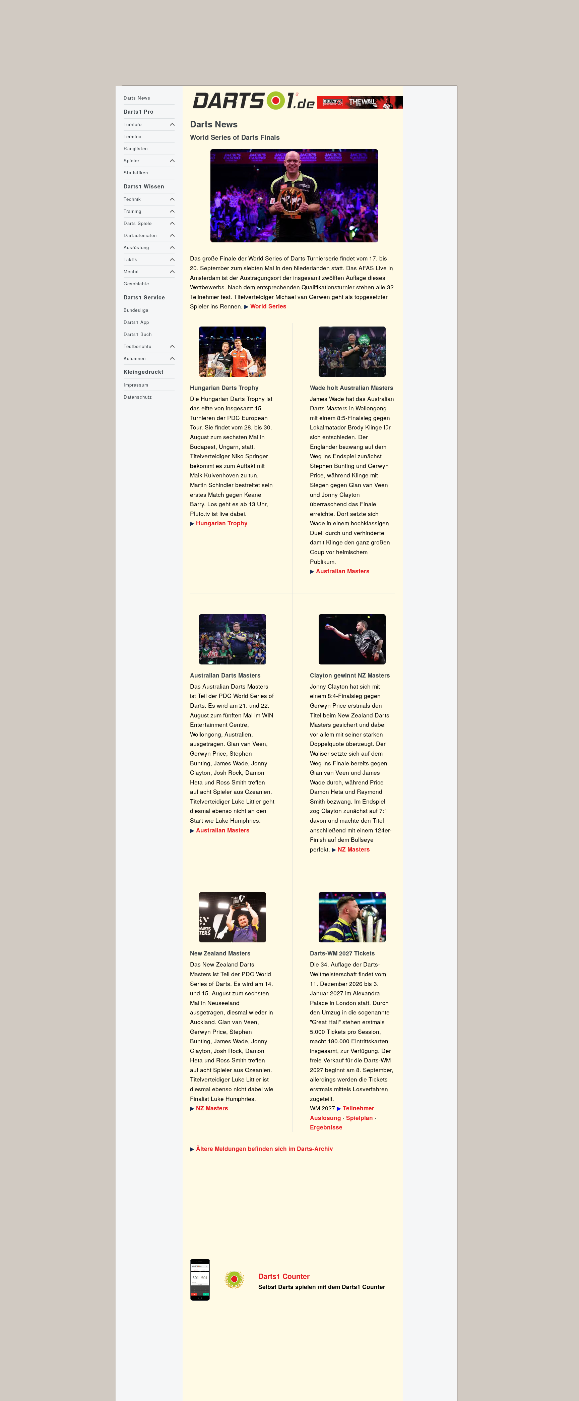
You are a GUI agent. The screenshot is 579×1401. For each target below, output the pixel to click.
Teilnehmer (358, 1108)
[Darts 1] (253, 111)
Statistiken (136, 172)
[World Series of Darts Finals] (294, 195)
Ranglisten (136, 148)
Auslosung (325, 1118)
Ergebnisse (326, 1127)
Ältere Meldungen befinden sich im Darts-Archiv (264, 1149)
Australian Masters (343, 571)
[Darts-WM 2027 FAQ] (352, 917)
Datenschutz (138, 397)
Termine (132, 136)
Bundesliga (136, 310)
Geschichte (136, 283)
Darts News (137, 98)
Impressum (136, 385)
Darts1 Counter (284, 1276)
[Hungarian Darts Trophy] (232, 351)
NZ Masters (354, 849)
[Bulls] (361, 106)
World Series (268, 306)
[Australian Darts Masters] (352, 351)
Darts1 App (136, 322)
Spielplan (359, 1118)
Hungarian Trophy (222, 523)
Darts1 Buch (138, 334)
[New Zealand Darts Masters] (352, 639)
